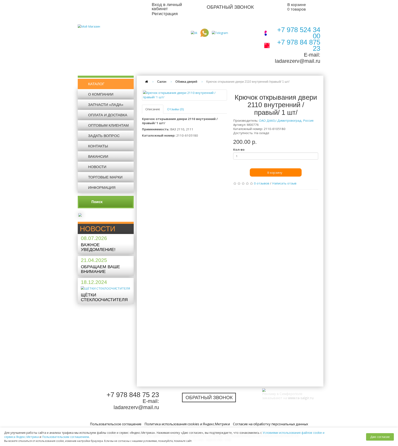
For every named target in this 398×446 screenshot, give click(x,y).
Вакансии (98, 156)
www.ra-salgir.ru (300, 398)
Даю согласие (380, 437)
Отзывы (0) (175, 109)
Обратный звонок (230, 7)
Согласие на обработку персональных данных (270, 424)
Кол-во (239, 149)
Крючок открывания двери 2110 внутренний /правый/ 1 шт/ (247, 81)
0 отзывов (261, 183)
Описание (152, 109)
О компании (100, 94)
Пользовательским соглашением (65, 437)
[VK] (194, 32)
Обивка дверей (186, 81)
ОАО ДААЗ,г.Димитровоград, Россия (286, 120)
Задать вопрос (104, 136)
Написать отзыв (284, 183)
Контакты (98, 146)
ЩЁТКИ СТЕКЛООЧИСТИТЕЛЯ (104, 297)
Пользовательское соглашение (115, 424)
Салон (161, 81)
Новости (97, 167)
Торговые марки (105, 177)
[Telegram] (220, 32)
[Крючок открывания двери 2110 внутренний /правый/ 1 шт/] (184, 95)
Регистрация (165, 13)
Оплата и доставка (107, 115)
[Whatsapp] (204, 32)
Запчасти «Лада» (105, 105)
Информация (101, 187)
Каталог (96, 84)
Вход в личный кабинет (167, 6)
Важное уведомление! (98, 247)
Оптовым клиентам (108, 125)
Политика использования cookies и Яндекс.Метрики (187, 424)
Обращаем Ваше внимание (100, 269)
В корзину (274, 172)
